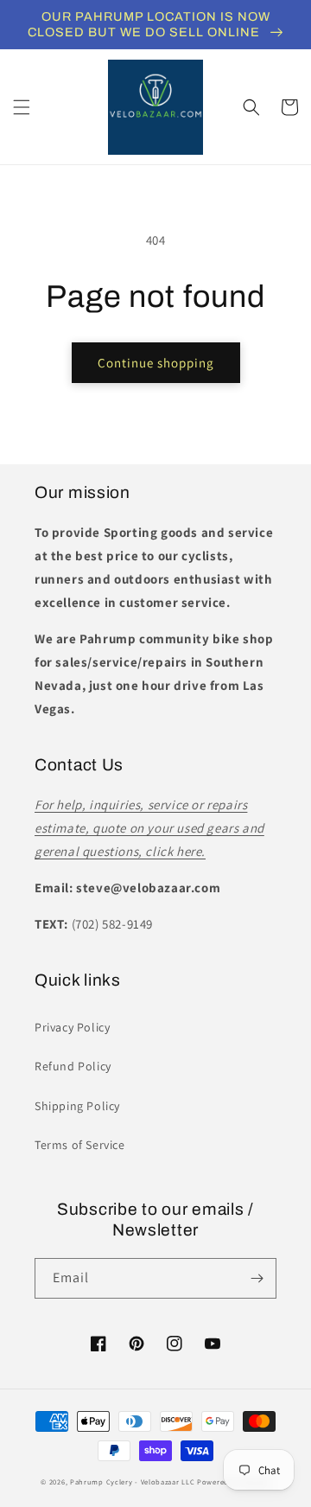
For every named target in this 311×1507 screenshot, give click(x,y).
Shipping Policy (77, 1106)
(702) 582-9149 (112, 924)
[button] (22, 107)
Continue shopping (156, 362)
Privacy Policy (72, 1027)
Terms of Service (80, 1145)
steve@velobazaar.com (148, 887)
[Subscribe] (257, 1278)
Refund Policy (73, 1066)
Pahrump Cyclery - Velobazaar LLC (132, 1481)
